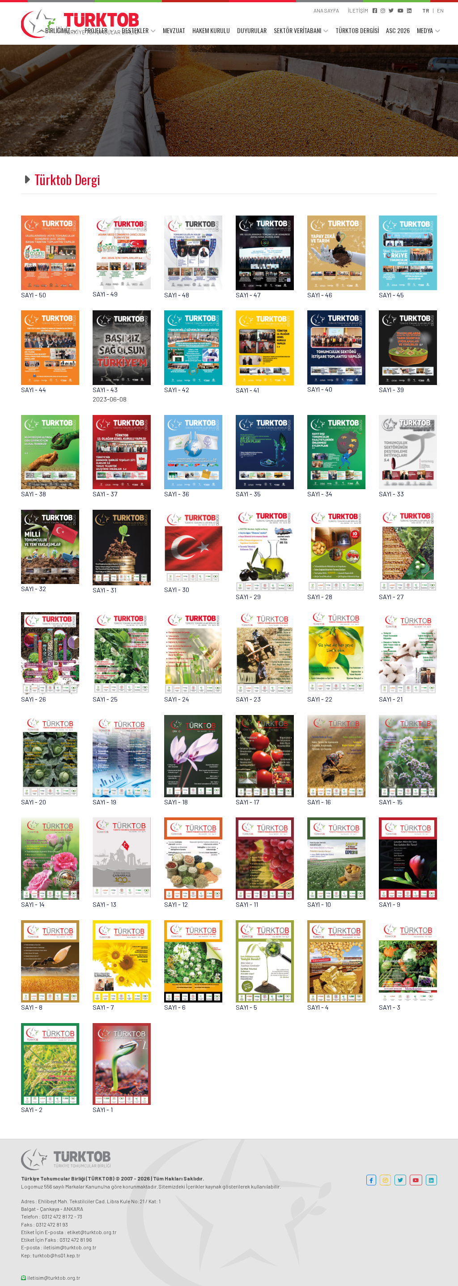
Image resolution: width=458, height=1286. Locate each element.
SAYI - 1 (103, 1109)
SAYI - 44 (33, 389)
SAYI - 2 (31, 1109)
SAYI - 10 (319, 904)
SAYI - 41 (247, 390)
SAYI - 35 (248, 494)
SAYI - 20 (33, 802)
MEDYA (425, 30)
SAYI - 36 (176, 494)
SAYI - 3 (389, 1007)
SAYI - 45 (391, 295)
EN (440, 10)
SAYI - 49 (105, 294)
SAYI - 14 (33, 904)
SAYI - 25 (105, 699)
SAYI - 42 (176, 389)
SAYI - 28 (319, 597)
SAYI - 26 (33, 699)
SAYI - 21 (391, 699)
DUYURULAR (252, 30)
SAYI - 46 (319, 295)
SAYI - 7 (103, 1007)
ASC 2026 (398, 30)
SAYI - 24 (176, 699)
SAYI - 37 (105, 494)
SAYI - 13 (104, 904)
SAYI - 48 (176, 295)
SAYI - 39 (391, 389)
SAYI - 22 (319, 699)
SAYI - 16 (319, 802)
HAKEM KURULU (211, 30)
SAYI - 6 (175, 1007)
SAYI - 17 (247, 802)
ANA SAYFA (326, 10)
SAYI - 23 (248, 699)
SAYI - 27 (391, 597)
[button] (371, 1180)
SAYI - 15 (391, 802)
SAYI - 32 (33, 588)
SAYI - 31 (104, 590)
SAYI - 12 (176, 904)
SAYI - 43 (105, 389)
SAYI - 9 (389, 904)
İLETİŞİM (358, 10)
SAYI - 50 (33, 295)
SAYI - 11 (247, 904)
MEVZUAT (174, 30)
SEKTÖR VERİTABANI (297, 30)
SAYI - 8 (31, 1007)
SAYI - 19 (104, 802)
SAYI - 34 (319, 494)
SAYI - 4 (318, 1007)
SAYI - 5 (246, 1007)
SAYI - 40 (319, 389)
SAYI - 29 (248, 597)
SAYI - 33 (391, 494)
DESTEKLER (135, 30)
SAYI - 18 (176, 802)
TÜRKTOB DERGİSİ (357, 30)
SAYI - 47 (248, 295)
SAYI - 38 (33, 494)
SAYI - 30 (176, 589)
